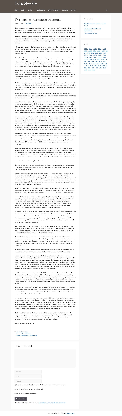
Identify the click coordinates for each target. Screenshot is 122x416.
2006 (104, 55)
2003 (95, 57)
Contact (73, 10)
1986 (98, 63)
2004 (90, 57)
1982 (91, 66)
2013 (96, 53)
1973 (104, 68)
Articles (30, 10)
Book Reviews (41, 10)
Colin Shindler (26, 4)
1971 (89, 70)
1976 (93, 68)
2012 (100, 53)
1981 (95, 66)
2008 (95, 55)
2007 (99, 55)
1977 (89, 68)
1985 (102, 63)
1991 (100, 61)
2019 (94, 51)
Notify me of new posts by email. (26, 393)
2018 (98, 51)
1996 (102, 59)
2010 (85, 55)
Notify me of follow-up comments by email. (29, 389)
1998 (94, 59)
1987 (94, 63)
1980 (99, 66)
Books (22, 10)
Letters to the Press (53, 10)
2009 (90, 55)
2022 (104, 49)
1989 (85, 63)
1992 (96, 61)
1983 (87, 66)
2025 (90, 49)
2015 (88, 53)
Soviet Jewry (24, 332)
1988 (89, 63)
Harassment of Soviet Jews (23, 333)
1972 (85, 70)
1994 (88, 61)
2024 (95, 49)
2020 (90, 51)
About (16, 10)
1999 (90, 59)
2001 (104, 57)
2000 (86, 59)
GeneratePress (70, 413)
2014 (92, 53)
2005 (86, 57)
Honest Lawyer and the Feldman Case (26, 335)
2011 (104, 53)
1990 (104, 61)
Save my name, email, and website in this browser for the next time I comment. (41, 385)
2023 (99, 49)
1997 (98, 59)
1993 (92, 61)
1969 (93, 70)
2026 (86, 49)
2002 (100, 57)
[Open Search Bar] (107, 10)
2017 (103, 51)
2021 (85, 51)
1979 (103, 66)
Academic (65, 10)
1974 (101, 68)
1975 (97, 68)
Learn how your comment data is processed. (53, 402)
